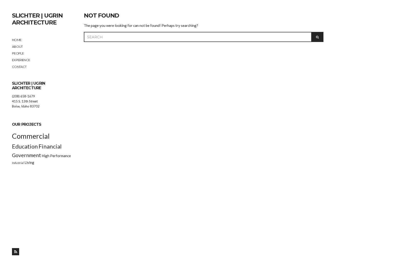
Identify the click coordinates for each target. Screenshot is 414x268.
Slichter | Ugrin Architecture (37, 19)
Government (26, 155)
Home (16, 40)
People (18, 53)
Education (25, 146)
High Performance (56, 156)
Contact (19, 67)
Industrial (18, 162)
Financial (50, 146)
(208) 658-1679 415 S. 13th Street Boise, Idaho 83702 (26, 101)
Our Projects (26, 124)
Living (29, 162)
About (17, 46)
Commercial (31, 136)
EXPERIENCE (21, 60)
